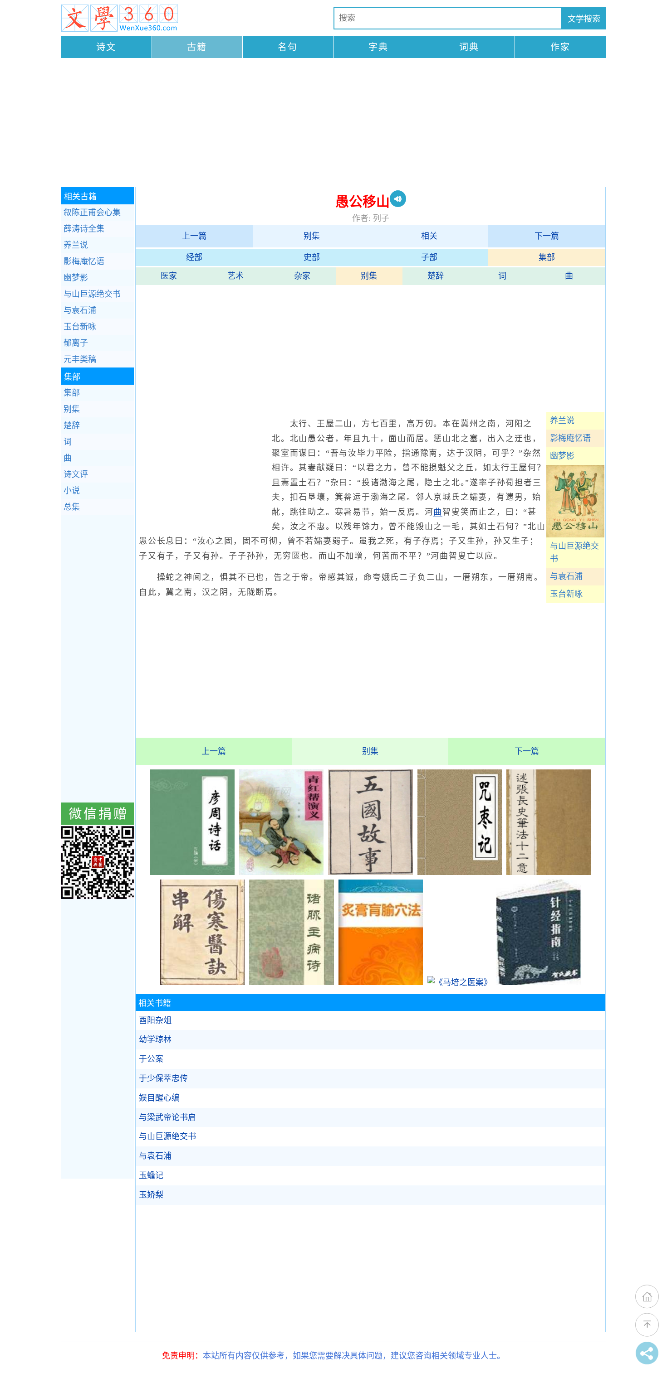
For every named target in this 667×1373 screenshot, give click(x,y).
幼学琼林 (155, 1039)
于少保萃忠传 (163, 1078)
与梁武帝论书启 (167, 1117)
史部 (312, 257)
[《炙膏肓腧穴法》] (380, 982)
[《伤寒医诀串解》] (202, 982)
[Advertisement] (333, 123)
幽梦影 (562, 455)
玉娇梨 (151, 1194)
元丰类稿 (80, 359)
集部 (547, 257)
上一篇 (194, 236)
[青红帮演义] (281, 872)
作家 (560, 47)
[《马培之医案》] (459, 982)
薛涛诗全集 (84, 228)
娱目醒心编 (159, 1097)
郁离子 (76, 343)
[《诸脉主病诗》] (291, 982)
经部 (194, 257)
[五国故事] (370, 872)
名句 (288, 47)
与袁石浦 (566, 576)
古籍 (197, 47)
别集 (312, 236)
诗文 (106, 47)
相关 (429, 236)
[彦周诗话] (192, 872)
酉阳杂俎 (155, 1020)
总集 (72, 507)
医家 (169, 275)
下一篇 (547, 236)
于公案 (151, 1059)
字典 (378, 47)
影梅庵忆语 (570, 438)
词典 (469, 47)
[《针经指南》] (538, 982)
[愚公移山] (575, 534)
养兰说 (562, 420)
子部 (429, 257)
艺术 (235, 275)
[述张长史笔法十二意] (548, 872)
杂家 (302, 275)
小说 (72, 490)
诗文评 (76, 474)
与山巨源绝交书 (574, 552)
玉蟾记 (151, 1175)
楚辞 (435, 275)
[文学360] (119, 18)
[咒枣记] (459, 872)
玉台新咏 (566, 594)
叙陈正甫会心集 (92, 212)
